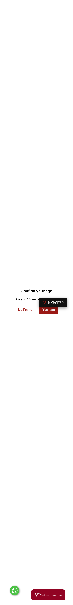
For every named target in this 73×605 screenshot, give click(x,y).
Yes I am (48, 309)
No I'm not (25, 309)
